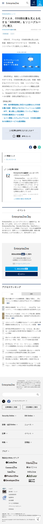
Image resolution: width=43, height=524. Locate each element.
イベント (28, 433)
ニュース (28, 424)
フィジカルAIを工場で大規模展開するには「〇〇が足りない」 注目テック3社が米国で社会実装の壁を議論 (22, 364)
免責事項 (11, 497)
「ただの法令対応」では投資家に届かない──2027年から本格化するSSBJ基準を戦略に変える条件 (22, 351)
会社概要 (11, 500)
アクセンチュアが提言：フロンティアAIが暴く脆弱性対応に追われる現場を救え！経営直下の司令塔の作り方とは (22, 316)
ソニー (12, 33)
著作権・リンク (13, 491)
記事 (3, 433)
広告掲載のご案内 (32, 407)
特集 (3, 442)
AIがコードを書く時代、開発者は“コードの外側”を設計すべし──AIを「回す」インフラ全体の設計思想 (22, 338)
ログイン (22, 274)
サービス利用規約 (14, 503)
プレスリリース (11, 159)
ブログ (4, 451)
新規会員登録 (22, 269)
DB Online (29, 415)
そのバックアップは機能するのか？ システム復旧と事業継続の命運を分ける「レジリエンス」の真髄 (23, 323)
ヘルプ (10, 488)
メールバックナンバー (22, 263)
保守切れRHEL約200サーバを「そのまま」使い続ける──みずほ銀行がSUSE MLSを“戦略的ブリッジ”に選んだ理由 (23, 331)
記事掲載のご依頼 (11, 407)
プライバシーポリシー (15, 506)
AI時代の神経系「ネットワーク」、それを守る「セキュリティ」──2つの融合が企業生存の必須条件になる (22, 308)
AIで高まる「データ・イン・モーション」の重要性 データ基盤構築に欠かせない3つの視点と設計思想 (22, 345)
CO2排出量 (5, 33)
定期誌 (27, 442)
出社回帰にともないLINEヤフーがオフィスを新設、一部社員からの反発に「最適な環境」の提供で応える (23, 358)
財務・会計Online (9, 424)
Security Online (8, 415)
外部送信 (11, 509)
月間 (31, 294)
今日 (12, 294)
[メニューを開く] (3, 3)
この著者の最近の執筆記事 (22, 199)
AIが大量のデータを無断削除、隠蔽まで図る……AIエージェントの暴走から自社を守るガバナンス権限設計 (22, 300)
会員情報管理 (12, 494)
